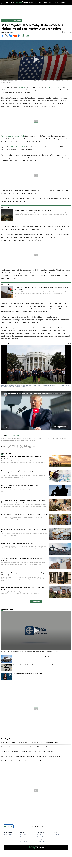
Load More (36, 601)
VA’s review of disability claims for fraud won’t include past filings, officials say (23, 574)
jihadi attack (21, 87)
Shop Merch (23, 841)
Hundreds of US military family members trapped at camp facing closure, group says (29, 742)
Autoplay (12, 343)
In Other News (6, 453)
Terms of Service (8, 837)
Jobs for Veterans (58, 839)
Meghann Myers (8, 32)
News (31, 2)
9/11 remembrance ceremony (15, 90)
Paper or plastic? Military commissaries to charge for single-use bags (24, 514)
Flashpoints (47, 2)
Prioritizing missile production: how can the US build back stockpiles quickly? (32, 656)
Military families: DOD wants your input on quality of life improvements (19, 486)
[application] (36, 60)
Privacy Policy (8, 834)
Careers (56, 837)
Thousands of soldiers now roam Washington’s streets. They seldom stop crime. (27, 751)
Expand (5, 343)
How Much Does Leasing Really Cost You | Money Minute (27, 673)
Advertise (39, 834)
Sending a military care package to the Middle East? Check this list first (23, 530)
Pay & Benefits (38, 2)
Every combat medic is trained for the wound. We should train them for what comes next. (30, 756)
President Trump (53, 87)
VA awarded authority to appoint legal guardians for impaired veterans (21, 559)
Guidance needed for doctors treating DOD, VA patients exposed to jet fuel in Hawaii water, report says (23, 501)
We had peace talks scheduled (13, 136)
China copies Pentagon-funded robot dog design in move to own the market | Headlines (35, 664)
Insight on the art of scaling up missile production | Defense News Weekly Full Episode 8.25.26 (29, 651)
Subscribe (23, 834)
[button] (36, 59)
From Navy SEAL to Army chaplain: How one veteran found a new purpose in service (29, 761)
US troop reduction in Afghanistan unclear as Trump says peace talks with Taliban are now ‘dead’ (41, 288)
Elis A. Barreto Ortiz (18, 147)
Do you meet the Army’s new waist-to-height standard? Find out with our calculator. (29, 747)
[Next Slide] (65, 367)
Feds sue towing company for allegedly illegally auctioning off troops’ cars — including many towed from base (24, 472)
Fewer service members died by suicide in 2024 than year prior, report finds (22, 457)
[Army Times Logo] (22, 2)
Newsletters (23, 837)
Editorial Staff (41, 841)
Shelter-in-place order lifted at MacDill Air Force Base (19, 543)
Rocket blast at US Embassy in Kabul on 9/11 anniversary (33, 210)
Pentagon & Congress (58, 2)
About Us (56, 834)
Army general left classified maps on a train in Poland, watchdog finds (23, 588)
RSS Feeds (23, 839)
